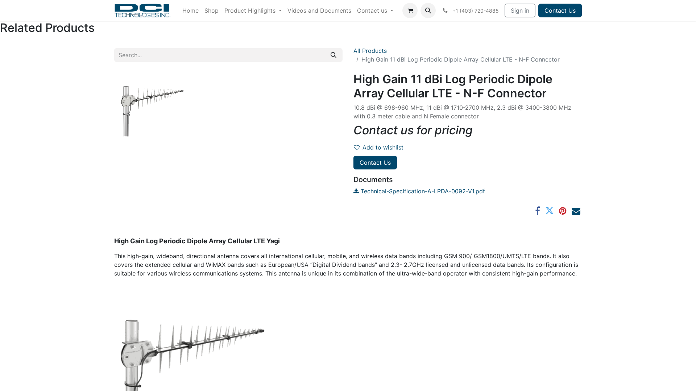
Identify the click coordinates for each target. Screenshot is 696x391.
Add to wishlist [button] (382, 147)
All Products (370, 50)
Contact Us (560, 10)
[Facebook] (537, 210)
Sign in (520, 10)
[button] (428, 10)
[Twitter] (549, 210)
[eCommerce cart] (410, 10)
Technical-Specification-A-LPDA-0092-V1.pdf (422, 191)
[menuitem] (190, 10)
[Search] (333, 55)
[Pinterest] (563, 210)
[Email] (576, 210)
